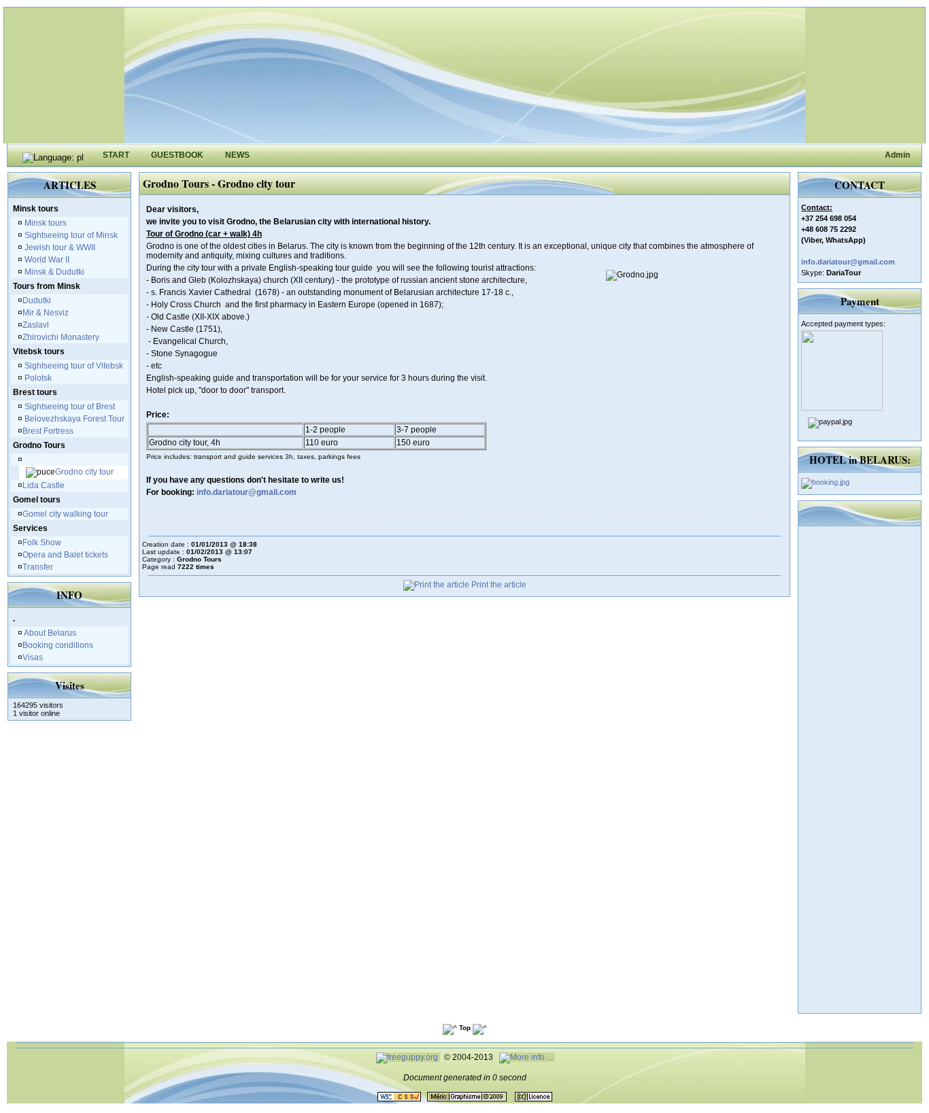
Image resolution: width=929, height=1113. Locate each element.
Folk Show (41, 542)
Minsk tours (44, 223)
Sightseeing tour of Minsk (70, 235)
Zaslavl (35, 325)
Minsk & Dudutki (53, 272)
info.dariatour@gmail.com (247, 492)
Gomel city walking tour (65, 514)
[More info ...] (527, 1057)
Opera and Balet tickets (65, 555)
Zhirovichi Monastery (60, 337)
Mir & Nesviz (45, 313)
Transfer (37, 567)
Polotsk (37, 378)
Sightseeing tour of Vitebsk (72, 366)
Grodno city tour (84, 472)
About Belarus (49, 633)
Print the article (497, 584)
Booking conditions (57, 645)
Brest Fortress (47, 431)
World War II (45, 259)
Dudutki (36, 300)
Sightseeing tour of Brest (68, 406)
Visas (32, 657)
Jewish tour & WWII (58, 247)
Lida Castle (43, 485)
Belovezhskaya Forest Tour (73, 419)
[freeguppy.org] (408, 1057)
